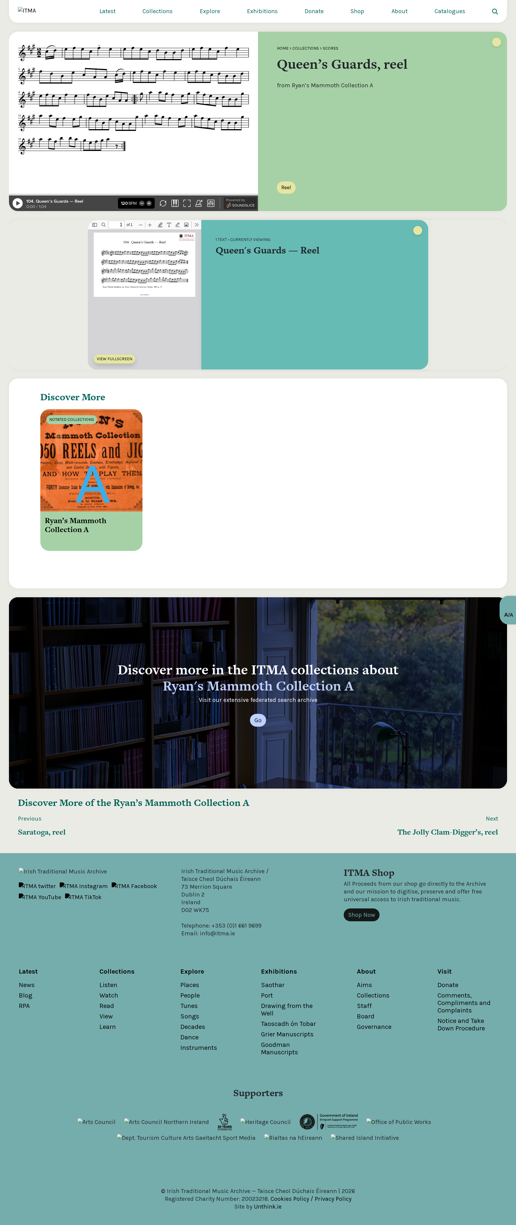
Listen (108, 985)
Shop (357, 11)
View (106, 1016)
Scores (330, 48)
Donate (314, 11)
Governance (374, 1027)
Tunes (189, 1006)
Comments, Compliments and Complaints (464, 1003)
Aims (364, 985)
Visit (444, 971)
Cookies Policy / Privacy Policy (311, 1198)
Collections (157, 11)
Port (267, 995)
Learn (107, 1027)
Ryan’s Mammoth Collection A (181, 802)
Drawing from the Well (287, 1009)
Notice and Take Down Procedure (461, 1024)
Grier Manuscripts (287, 1034)
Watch (108, 995)
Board (365, 1016)
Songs (189, 1016)
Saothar (273, 985)
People (190, 995)
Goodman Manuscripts (279, 1048)
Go (258, 720)
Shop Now (361, 914)
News (27, 985)
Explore (210, 11)
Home (282, 48)
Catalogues (449, 11)
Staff (364, 1006)
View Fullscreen (114, 358)
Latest (107, 11)
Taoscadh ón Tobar (288, 1024)
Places (189, 985)
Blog (25, 995)
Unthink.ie (268, 1206)
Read (106, 1006)
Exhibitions (262, 11)
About (399, 11)
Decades (192, 1027)
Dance (189, 1037)
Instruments (198, 1048)
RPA (24, 1006)
